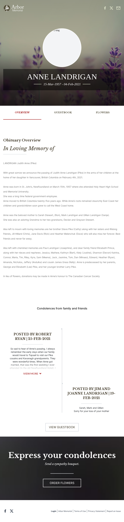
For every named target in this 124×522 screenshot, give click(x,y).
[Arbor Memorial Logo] (13, 8)
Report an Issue (114, 511)
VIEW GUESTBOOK (62, 427)
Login (53, 511)
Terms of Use (80, 511)
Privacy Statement (96, 511)
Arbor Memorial (65, 511)
